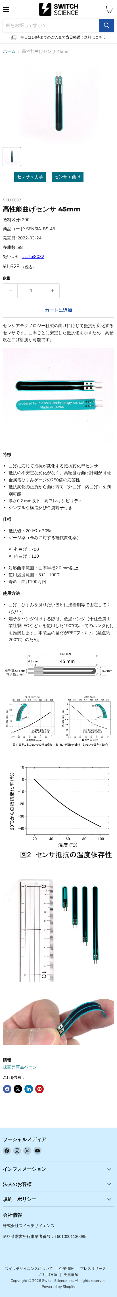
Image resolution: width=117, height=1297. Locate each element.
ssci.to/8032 (33, 256)
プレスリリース (93, 1268)
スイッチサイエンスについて (29, 1268)
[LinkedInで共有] (28, 1089)
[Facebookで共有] (7, 1089)
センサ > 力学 (30, 177)
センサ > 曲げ (68, 177)
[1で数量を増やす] (52, 290)
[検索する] (106, 25)
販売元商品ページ (20, 1067)
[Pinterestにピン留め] (39, 1089)
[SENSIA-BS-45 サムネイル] (12, 156)
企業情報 (66, 1268)
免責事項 (71, 1274)
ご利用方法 (48, 1274)
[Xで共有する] (18, 1089)
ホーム (9, 51)
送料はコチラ (95, 37)
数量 (6, 278)
